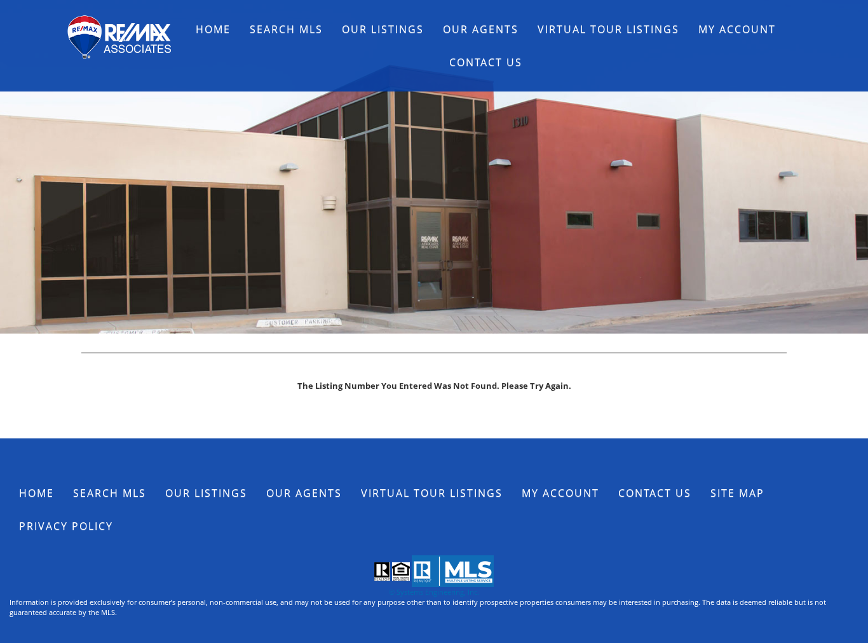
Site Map (737, 493)
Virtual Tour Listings (608, 29)
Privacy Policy (66, 526)
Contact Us (485, 62)
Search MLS (286, 29)
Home (213, 29)
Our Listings (383, 29)
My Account (737, 29)
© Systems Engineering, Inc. (434, 592)
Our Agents (481, 29)
